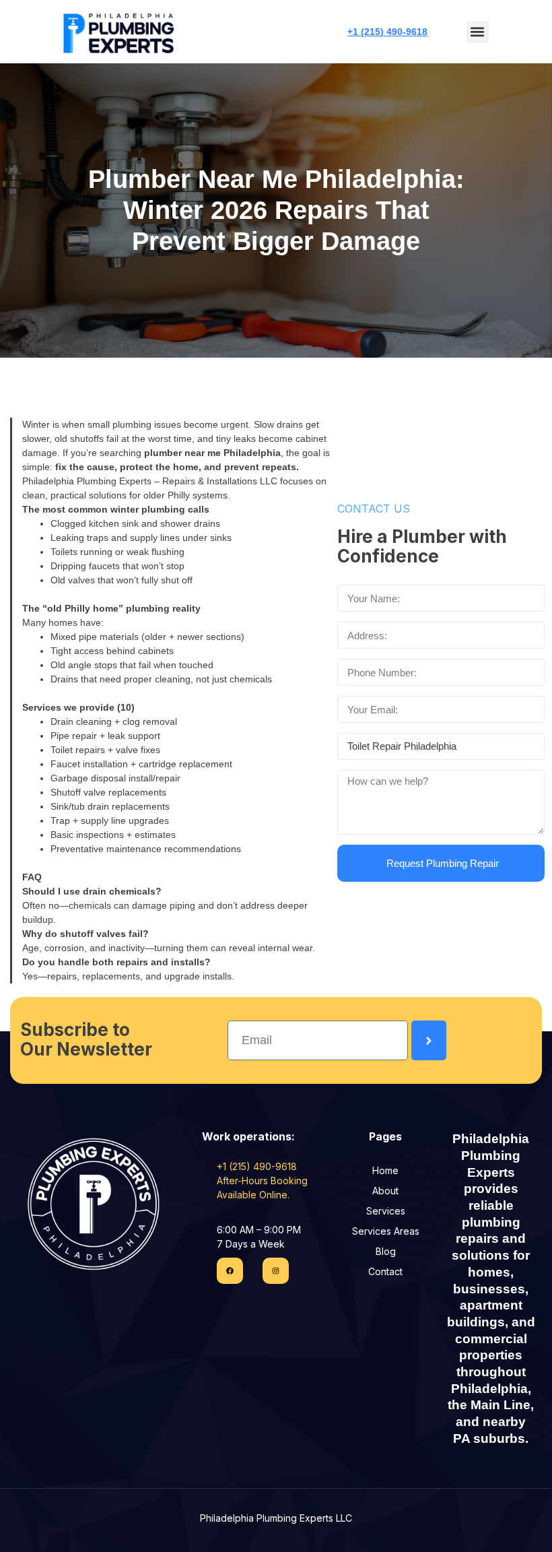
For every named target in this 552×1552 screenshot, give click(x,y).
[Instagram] (276, 1271)
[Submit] (428, 1040)
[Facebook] (230, 1271)
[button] (478, 32)
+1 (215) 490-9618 (387, 31)
